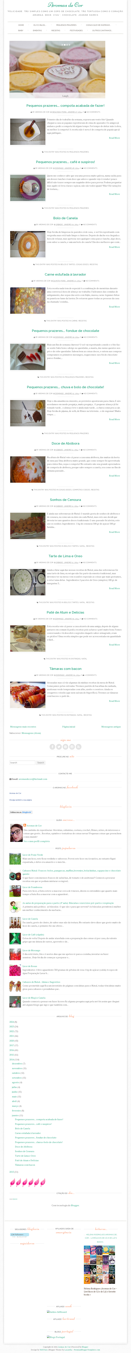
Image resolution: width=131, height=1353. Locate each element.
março (15, 1105)
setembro (17, 1077)
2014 (11, 1059)
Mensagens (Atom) (31, 733)
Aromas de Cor (65, 5)
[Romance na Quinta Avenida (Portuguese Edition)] (112, 1282)
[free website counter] (27, 1186)
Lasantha (68, 1350)
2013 (11, 1171)
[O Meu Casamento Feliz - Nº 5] (112, 1263)
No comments (93, 112)
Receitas (55, 30)
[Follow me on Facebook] (52, 747)
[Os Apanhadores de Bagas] (112, 1273)
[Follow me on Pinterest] (65, 747)
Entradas (76, 659)
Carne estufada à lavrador (65, 274)
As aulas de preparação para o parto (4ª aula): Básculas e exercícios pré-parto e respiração (68, 902)
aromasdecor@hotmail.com (33, 778)
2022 (11, 1031)
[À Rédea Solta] (106, 1282)
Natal (82, 546)
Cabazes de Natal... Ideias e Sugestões (41, 981)
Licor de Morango (31, 950)
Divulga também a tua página (20, 800)
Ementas (37, 30)
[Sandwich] (87, 1283)
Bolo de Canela (65, 218)
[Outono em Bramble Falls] (99, 1282)
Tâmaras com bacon (65, 669)
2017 (11, 1045)
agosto (15, 1082)
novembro (17, 1068)
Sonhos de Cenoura (65, 500)
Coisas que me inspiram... (98, 25)
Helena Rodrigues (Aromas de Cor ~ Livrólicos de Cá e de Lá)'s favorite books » (100, 1291)
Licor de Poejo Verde (33, 854)
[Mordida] (106, 1263)
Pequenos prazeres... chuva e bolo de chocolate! (65, 387)
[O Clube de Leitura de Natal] (106, 1273)
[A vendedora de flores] (112, 1254)
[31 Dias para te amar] (106, 1253)
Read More (114, 137)
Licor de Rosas (30, 966)
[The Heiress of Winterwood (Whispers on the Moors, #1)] (93, 1282)
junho (15, 1091)
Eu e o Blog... (40, 25)
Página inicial (68, 726)
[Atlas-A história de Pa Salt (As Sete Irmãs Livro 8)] (87, 1273)
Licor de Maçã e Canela (34, 997)
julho (14, 1087)
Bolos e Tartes (68, 264)
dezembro (17, 1063)
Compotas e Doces (81, 490)
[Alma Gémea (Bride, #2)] (93, 1273)
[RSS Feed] (78, 747)
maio (14, 1096)
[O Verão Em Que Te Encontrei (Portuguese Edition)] (87, 1254)
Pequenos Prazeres (66, 25)
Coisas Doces (82, 264)
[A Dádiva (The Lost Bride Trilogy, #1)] (93, 1263)
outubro (16, 1072)
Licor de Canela (30, 918)
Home (21, 25)
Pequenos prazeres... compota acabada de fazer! (65, 106)
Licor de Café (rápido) (33, 934)
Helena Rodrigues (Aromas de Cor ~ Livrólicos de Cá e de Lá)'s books (101, 1238)
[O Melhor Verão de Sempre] (87, 1264)
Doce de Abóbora (65, 443)
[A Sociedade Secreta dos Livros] (99, 1254)
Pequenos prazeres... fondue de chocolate (65, 331)
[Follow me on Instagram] (72, 747)
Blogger (75, 1205)
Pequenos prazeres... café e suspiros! (65, 162)
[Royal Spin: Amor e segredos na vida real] (93, 1253)
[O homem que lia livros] (99, 1264)
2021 (11, 1035)
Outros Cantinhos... (102, 30)
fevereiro (16, 1110)
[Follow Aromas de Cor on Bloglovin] (20, 812)
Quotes (15, 1199)
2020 (11, 1040)
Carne (74, 321)
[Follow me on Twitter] (59, 747)
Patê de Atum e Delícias (65, 612)
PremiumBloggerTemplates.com (87, 1350)
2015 (11, 1054)
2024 (11, 1021)
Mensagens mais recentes (23, 726)
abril (14, 1101)
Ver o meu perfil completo (36, 841)
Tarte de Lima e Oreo (65, 556)
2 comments (90, 675)
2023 (11, 1026)
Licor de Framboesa (32, 887)
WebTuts (43, 1350)
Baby (20, 30)
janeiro (15, 1115)
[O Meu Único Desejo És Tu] (99, 1273)
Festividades (76, 30)
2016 (11, 1050)
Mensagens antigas (111, 726)
